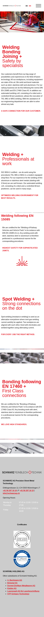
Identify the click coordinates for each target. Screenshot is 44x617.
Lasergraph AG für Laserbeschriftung (23, 591)
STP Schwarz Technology (18, 594)
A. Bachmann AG (14, 580)
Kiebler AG (11, 588)
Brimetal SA (12, 583)
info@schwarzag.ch (11, 493)
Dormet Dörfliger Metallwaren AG (21, 586)
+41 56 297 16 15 (27, 490)
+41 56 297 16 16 (10, 490)
